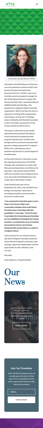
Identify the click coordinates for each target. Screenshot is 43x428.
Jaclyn (15, 308)
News (16, 310)
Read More (21, 326)
